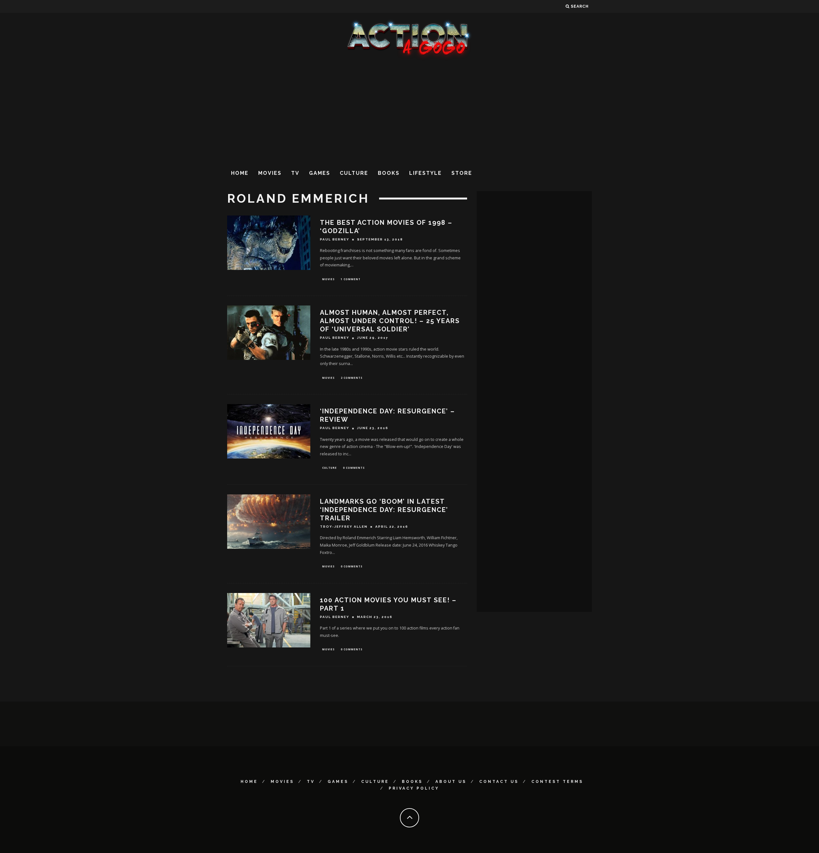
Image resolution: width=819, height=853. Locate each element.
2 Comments (351, 377)
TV (295, 173)
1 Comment (351, 279)
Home (240, 173)
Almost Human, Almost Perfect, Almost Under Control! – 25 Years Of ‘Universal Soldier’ (390, 321)
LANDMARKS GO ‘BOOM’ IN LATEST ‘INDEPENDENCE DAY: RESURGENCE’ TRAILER (384, 510)
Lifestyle (425, 173)
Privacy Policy (414, 788)
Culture (354, 173)
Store (461, 173)
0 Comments (354, 467)
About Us (450, 781)
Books (389, 173)
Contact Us (499, 781)
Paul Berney (334, 239)
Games (319, 173)
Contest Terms (557, 781)
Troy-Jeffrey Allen (344, 526)
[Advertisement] (409, 112)
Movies (270, 173)
